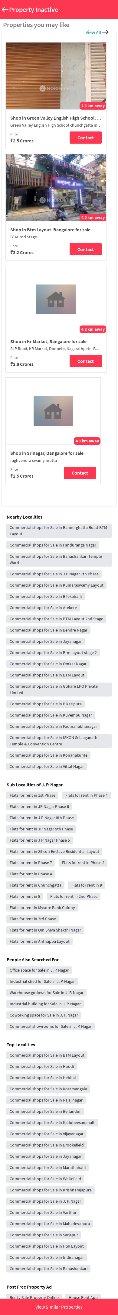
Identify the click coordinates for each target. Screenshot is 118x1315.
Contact (85, 138)
